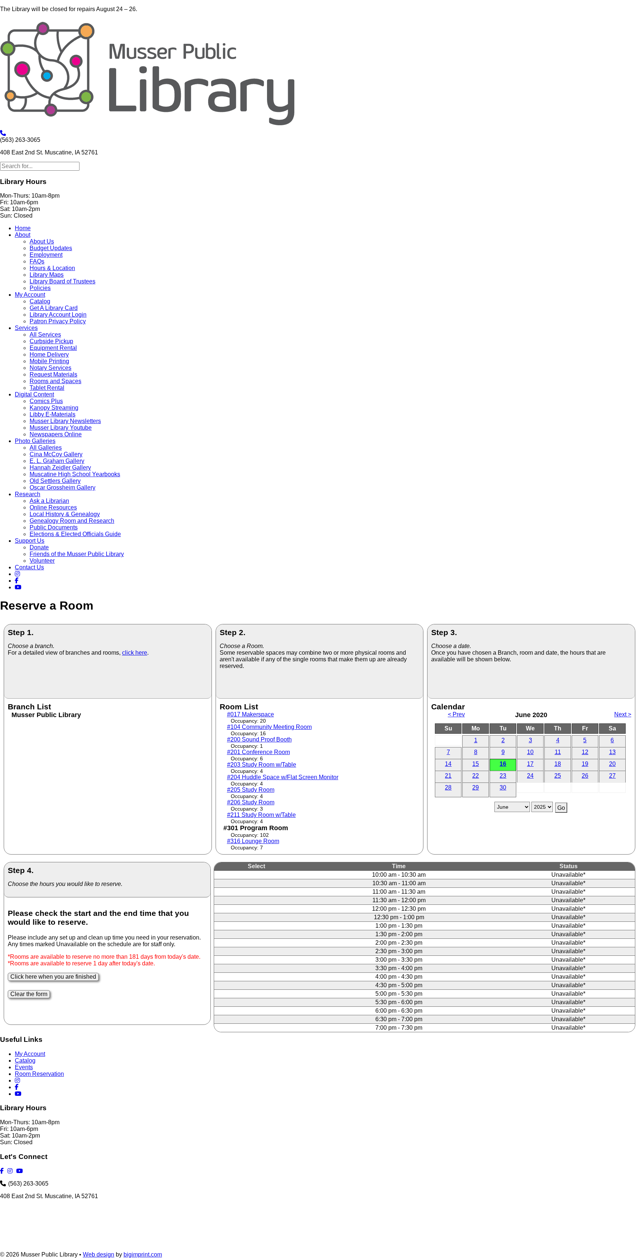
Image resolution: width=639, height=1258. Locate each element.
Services (26, 328)
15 (475, 764)
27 (612, 776)
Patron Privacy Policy (58, 321)
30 (503, 787)
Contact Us (29, 567)
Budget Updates (51, 248)
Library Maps (47, 275)
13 (612, 752)
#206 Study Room (250, 802)
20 (612, 764)
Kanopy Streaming (54, 408)
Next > (622, 714)
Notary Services (50, 368)
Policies (40, 288)
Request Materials (53, 374)
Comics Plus (46, 401)
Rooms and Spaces (55, 381)
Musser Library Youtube (61, 428)
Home (23, 228)
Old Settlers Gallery (55, 481)
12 (585, 752)
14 (448, 764)
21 (448, 776)
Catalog (40, 301)
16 (503, 764)
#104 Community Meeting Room (269, 727)
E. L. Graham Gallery (57, 461)
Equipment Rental (53, 348)
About (22, 235)
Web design (98, 1254)
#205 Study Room (250, 790)
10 (530, 752)
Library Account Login (58, 314)
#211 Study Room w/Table (261, 815)
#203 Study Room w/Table (261, 764)
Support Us (29, 541)
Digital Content (34, 394)
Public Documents (54, 527)
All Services (45, 334)
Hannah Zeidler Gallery (60, 467)
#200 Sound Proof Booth (259, 739)
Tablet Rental (47, 388)
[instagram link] (18, 574)
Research (27, 494)
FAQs (37, 261)
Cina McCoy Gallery (56, 454)
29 (475, 787)
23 (503, 776)
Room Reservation (39, 1074)
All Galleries (46, 447)
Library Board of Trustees (62, 281)
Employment (46, 255)
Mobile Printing (49, 361)
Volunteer (42, 561)
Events (24, 1067)
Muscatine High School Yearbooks (75, 474)
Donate (39, 547)
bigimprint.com (143, 1254)
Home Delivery (49, 354)
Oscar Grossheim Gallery (62, 487)
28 (448, 787)
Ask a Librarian (49, 501)
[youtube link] (19, 587)
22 (475, 776)
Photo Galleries (35, 441)
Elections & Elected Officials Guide (75, 534)
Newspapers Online (56, 434)
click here (134, 653)
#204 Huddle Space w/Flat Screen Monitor (282, 777)
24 (530, 776)
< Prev (456, 714)
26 (585, 776)
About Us (42, 241)
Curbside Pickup (51, 341)
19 (585, 764)
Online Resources (53, 507)
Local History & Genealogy (65, 514)
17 (530, 764)
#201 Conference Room (258, 752)
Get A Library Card (54, 308)
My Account (30, 295)
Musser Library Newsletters (65, 421)
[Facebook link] (18, 580)
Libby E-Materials (52, 414)
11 (558, 752)
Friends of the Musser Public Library (77, 554)
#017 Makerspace (250, 714)
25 (557, 776)
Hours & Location (52, 268)
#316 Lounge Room (253, 841)
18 (557, 764)
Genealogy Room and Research (72, 521)
